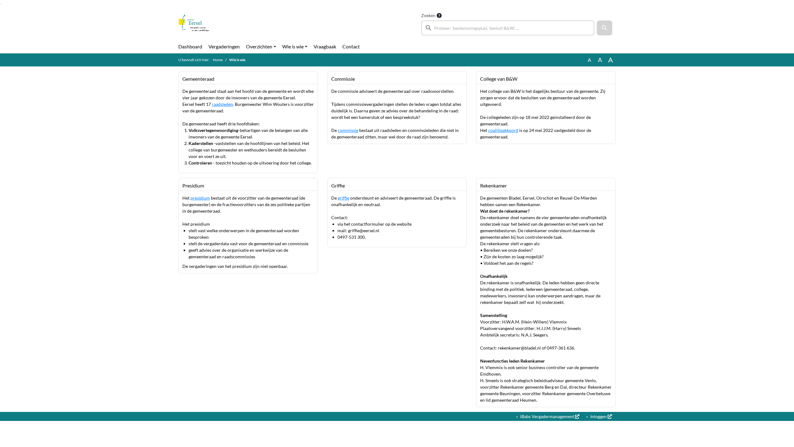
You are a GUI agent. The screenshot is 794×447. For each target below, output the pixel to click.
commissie (348, 130)
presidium (200, 198)
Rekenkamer (493, 185)
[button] (604, 27)
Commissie (343, 79)
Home (218, 59)
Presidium (193, 185)
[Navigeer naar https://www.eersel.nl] (193, 23)
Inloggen (598, 416)
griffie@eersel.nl (363, 230)
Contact (351, 46)
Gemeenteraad (198, 79)
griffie (343, 198)
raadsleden (222, 104)
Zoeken (428, 15)
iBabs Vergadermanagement (547, 416)
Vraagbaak (325, 46)
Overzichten (259, 46)
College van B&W (498, 79)
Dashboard (190, 46)
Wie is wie (293, 46)
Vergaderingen (224, 46)
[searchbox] (507, 27)
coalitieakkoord (503, 130)
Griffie (338, 185)
